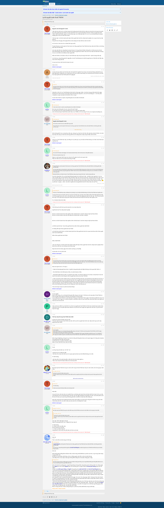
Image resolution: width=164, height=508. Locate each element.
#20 (103, 435)
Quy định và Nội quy (100, 502)
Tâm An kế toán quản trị (111, 24)
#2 (103, 69)
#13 (103, 303)
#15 (103, 325)
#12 (103, 291)
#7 (103, 148)
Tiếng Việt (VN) (47, 502)
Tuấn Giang (46, 19)
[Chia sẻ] (102, 26)
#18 (103, 381)
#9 (103, 188)
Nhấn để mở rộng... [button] (78, 129)
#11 (103, 256)
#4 (103, 102)
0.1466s (112, 506)
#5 (103, 116)
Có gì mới (58, 4)
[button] (61, 4)
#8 (103, 163)
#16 (103, 345)
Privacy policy (108, 502)
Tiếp (47, 24)
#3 (103, 82)
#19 (103, 405)
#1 (103, 26)
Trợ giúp (113, 502)
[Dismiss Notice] (120, 9)
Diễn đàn (52, 4)
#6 (103, 137)
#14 (103, 314)
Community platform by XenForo (82, 505)
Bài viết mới (45, 6)
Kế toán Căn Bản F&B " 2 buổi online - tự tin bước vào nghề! (58, 12)
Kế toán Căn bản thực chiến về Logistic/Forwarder (56, 9)
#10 (103, 205)
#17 (103, 365)
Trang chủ (46, 4)
